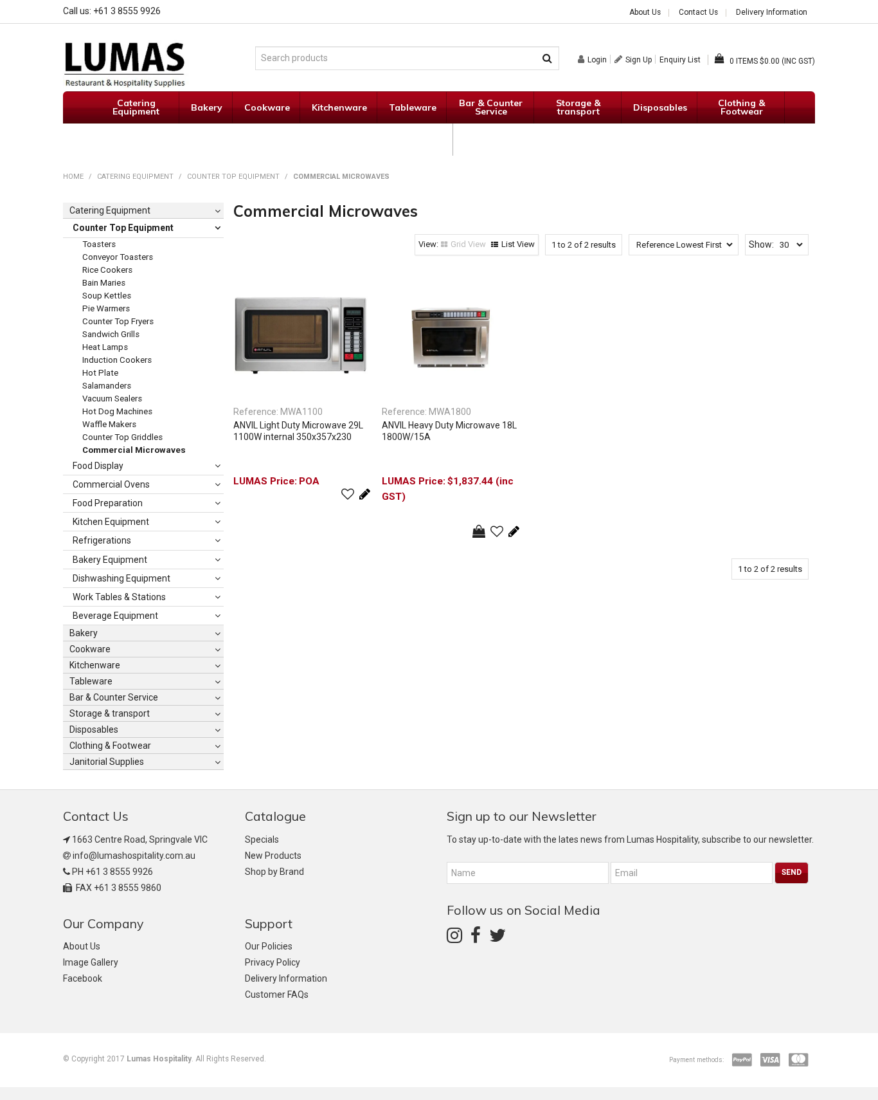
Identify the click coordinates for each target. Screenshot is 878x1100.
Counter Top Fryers (118, 321)
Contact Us (698, 13)
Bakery (206, 107)
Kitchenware (339, 107)
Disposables (660, 107)
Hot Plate (100, 373)
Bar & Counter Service (491, 107)
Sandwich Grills (110, 334)
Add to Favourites (347, 494)
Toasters (99, 244)
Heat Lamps (105, 347)
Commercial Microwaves (134, 450)
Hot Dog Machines (117, 411)
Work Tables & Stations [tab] (119, 597)
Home (73, 176)
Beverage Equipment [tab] (115, 615)
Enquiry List (680, 60)
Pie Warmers (106, 308)
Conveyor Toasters (117, 257)
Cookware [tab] (90, 649)
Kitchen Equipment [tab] (111, 522)
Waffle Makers (109, 424)
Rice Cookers (107, 270)
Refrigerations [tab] (102, 540)
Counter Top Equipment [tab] (123, 228)
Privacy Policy (272, 962)
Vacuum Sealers (112, 398)
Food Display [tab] (98, 466)
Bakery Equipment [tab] (110, 560)
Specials (483, 139)
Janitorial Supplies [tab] (106, 761)
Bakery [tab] (83, 633)
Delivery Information (771, 13)
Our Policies (268, 946)
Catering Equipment (135, 107)
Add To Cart (478, 531)
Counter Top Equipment (233, 176)
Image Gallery (90, 962)
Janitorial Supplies (410, 139)
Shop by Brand (274, 871)
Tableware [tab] (90, 681)
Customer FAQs (277, 994)
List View (518, 244)
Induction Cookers (117, 360)
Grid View (468, 244)
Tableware (412, 107)
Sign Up (638, 59)
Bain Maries (103, 283)
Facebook (82, 978)
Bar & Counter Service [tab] (113, 697)
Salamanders (106, 385)
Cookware (267, 107)
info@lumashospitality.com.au (134, 855)
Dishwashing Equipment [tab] (121, 578)
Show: (761, 244)
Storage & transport (578, 107)
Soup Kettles (106, 295)
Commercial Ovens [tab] (111, 484)
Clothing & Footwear (741, 107)
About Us (645, 13)
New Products (273, 855)
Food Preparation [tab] (108, 503)
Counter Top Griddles (122, 437)
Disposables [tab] (93, 729)
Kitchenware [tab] (94, 665)
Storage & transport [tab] (109, 713)
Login (597, 59)
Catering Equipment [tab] (109, 210)
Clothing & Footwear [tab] (110, 745)
